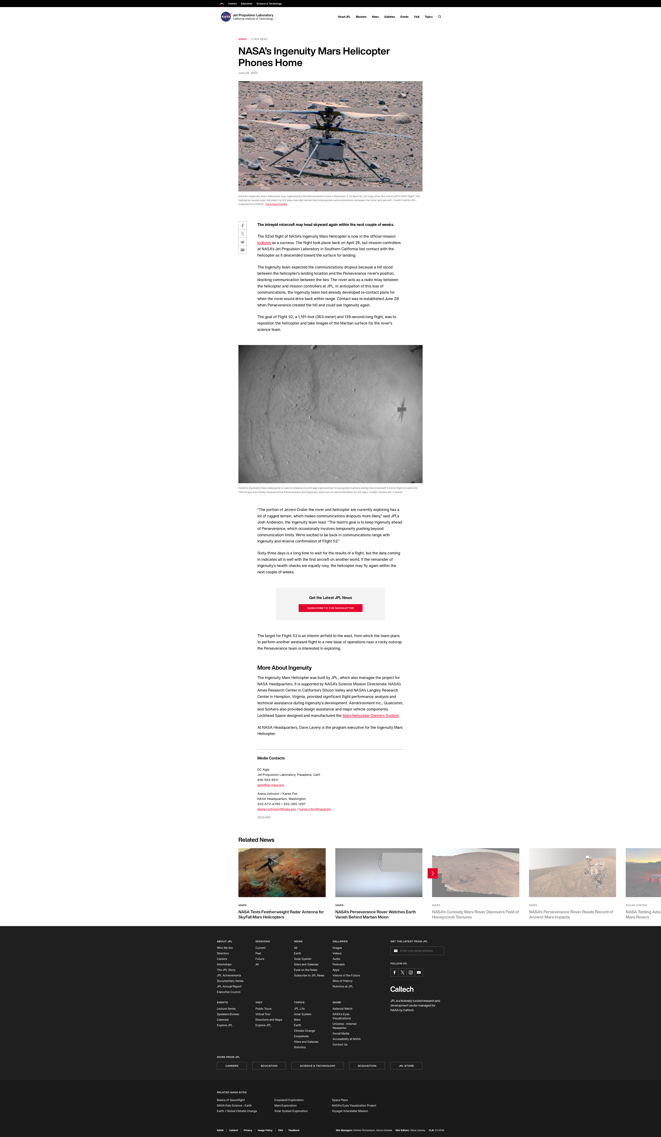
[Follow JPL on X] (402, 972)
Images (337, 948)
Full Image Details (276, 204)
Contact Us (340, 1044)
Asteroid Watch (343, 1009)
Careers (222, 959)
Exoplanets (301, 1036)
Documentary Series (230, 981)
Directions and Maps (268, 1020)
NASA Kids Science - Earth (234, 1105)
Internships (224, 964)
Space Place (340, 1100)
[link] (330, 136)
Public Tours (263, 1009)
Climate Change (304, 1031)
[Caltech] (401, 989)
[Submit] (395, 951)
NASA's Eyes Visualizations (342, 1016)
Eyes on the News (305, 970)
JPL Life (299, 1009)
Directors (223, 953)
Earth (297, 953)
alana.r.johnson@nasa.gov (276, 809)
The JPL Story (226, 970)
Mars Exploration (285, 1105)
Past (258, 953)
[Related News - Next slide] (433, 873)
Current (260, 948)
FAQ (280, 1130)
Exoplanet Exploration (289, 1100)
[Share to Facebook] (242, 225)
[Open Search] (440, 16)
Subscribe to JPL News (309, 975)
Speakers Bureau (228, 1014)
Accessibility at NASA (347, 1039)
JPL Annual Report (229, 986)
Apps (336, 970)
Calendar (223, 1020)
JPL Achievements (229, 975)
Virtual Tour (263, 1014)
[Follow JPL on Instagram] (411, 972)
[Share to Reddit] (242, 242)
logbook (264, 242)
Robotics (300, 1047)
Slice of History (343, 981)
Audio (336, 959)
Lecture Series (226, 1009)
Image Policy (265, 1130)
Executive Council (228, 992)
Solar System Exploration (291, 1111)
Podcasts (339, 964)
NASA (220, 1130)
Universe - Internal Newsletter (344, 1026)
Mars (297, 1020)
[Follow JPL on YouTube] (419, 972)
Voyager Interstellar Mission (350, 1111)
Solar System (302, 959)
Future (259, 959)
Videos (337, 953)
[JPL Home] (254, 17)
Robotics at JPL (343, 986)
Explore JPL (225, 1025)
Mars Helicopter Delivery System (371, 715)
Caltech (233, 1130)
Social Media (341, 1033)
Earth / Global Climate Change (237, 1111)
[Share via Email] (242, 250)
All (257, 964)
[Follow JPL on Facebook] (394, 972)
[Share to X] (242, 234)
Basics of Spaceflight (231, 1100)
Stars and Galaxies (306, 964)
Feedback (294, 1130)
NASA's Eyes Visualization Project (354, 1105)
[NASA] (226, 17)
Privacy (248, 1130)
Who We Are (225, 948)
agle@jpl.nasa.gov (270, 785)
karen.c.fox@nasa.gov (315, 809)
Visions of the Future (346, 975)
